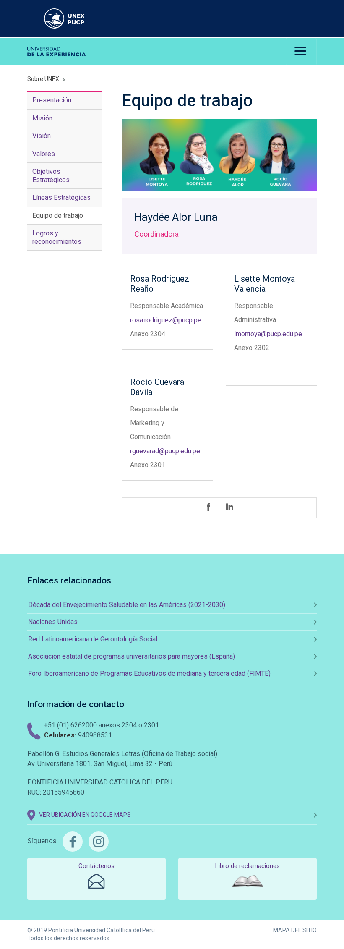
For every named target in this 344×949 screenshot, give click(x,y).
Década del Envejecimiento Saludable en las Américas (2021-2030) (126, 605)
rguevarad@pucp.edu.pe (165, 451)
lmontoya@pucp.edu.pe (268, 334)
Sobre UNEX (43, 79)
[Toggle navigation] (301, 51)
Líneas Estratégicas (61, 197)
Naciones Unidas (53, 622)
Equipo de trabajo (57, 216)
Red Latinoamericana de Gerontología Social (92, 639)
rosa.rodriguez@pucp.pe (165, 320)
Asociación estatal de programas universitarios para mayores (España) (131, 656)
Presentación (51, 100)
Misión (42, 118)
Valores (43, 154)
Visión (41, 136)
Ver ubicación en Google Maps (85, 814)
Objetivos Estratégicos (51, 175)
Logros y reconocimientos (56, 237)
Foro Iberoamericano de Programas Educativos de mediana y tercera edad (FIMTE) (149, 673)
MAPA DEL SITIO (295, 930)
